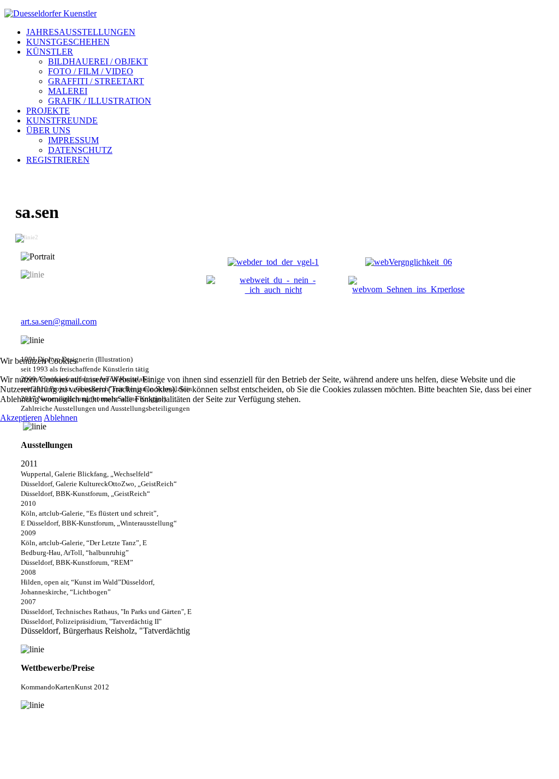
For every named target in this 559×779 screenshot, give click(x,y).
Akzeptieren (21, 417)
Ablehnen (61, 417)
